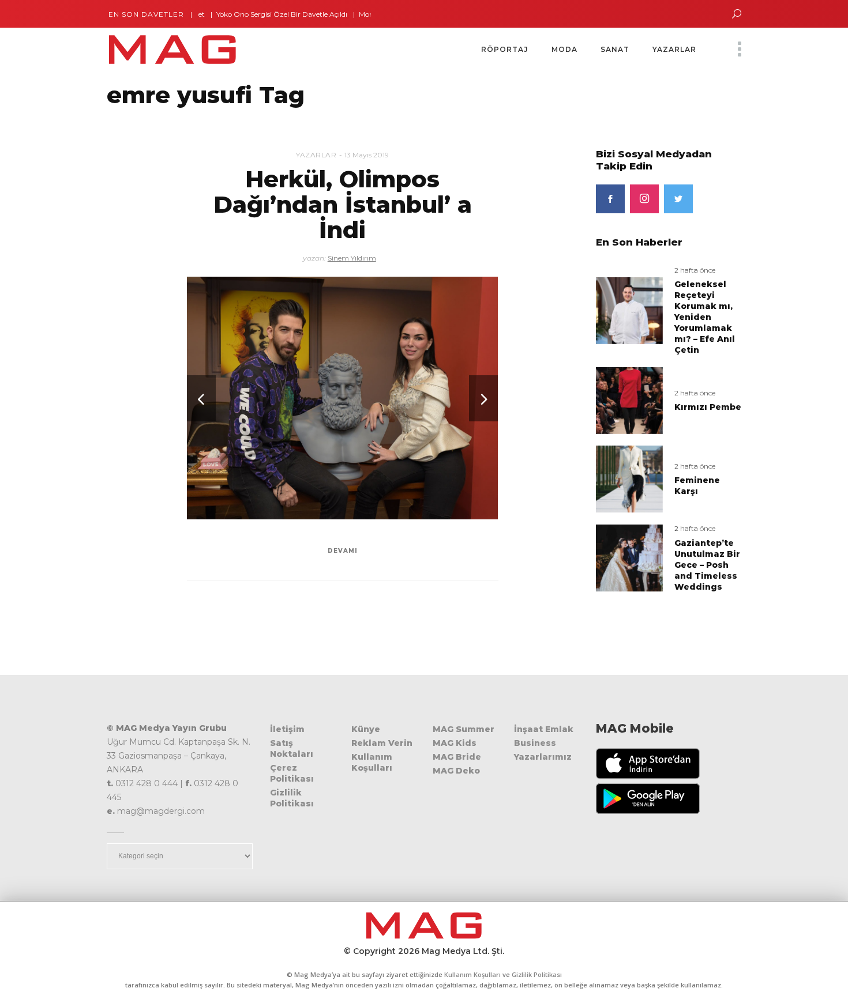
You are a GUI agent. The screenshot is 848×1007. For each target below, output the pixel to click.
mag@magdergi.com (161, 811)
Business (535, 743)
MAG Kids (454, 743)
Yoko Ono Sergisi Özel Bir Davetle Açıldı (259, 14)
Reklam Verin (381, 743)
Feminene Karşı (697, 485)
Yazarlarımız (543, 757)
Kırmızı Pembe (707, 407)
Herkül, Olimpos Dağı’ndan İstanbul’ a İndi (342, 204)
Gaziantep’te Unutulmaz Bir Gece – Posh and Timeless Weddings (707, 565)
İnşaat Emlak (543, 729)
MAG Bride (457, 757)
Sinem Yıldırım (352, 258)
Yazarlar (316, 154)
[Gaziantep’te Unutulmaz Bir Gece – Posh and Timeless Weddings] (629, 557)
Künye (365, 729)
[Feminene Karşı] (629, 478)
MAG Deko (456, 770)
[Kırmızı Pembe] (629, 399)
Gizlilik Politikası (292, 798)
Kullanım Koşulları (371, 762)
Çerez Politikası (292, 773)
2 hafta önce (694, 270)
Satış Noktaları (291, 748)
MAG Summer (463, 729)
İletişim (287, 729)
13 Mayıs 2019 (366, 154)
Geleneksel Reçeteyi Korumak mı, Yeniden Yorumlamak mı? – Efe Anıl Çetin (704, 317)
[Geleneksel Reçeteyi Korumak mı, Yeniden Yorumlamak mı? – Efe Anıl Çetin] (629, 310)
